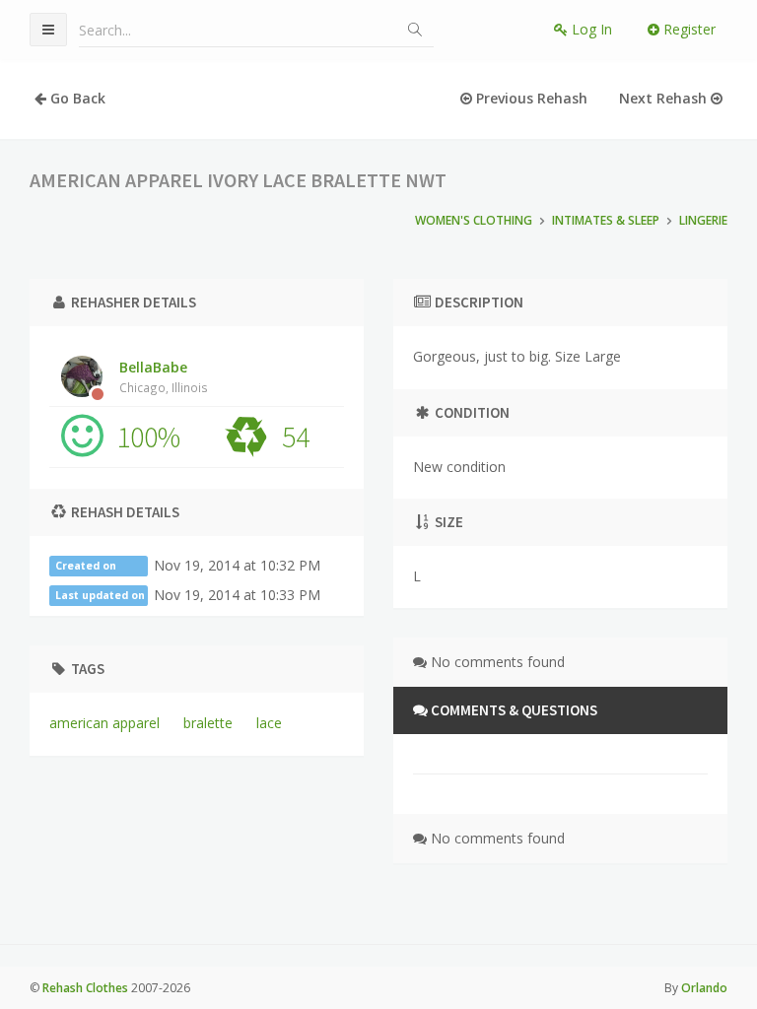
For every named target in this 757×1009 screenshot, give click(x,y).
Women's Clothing (473, 220)
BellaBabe (163, 376)
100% (148, 436)
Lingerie (703, 220)
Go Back (75, 98)
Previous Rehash (529, 98)
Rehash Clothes (85, 987)
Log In (590, 29)
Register (687, 29)
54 (296, 436)
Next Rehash (665, 98)
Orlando (704, 987)
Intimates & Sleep (605, 220)
